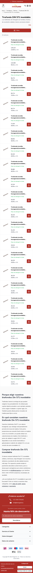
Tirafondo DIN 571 (24, 10)
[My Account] (28, 6)
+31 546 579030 (18, 500)
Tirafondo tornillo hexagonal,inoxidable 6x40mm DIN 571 (18, 345)
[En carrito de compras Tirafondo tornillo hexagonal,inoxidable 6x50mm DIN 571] (29, 337)
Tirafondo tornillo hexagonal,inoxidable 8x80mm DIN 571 (18, 147)
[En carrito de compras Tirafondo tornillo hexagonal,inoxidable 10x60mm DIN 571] (29, 109)
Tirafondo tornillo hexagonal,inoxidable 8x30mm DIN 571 (18, 238)
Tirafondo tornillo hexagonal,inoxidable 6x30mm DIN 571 (18, 375)
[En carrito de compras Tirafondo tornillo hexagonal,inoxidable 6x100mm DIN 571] (29, 261)
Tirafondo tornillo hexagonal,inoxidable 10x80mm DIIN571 (18, 71)
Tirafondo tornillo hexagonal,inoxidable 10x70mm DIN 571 (18, 87)
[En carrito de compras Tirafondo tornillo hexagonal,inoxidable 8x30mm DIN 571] (29, 246)
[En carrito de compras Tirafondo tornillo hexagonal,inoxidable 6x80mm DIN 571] (29, 291)
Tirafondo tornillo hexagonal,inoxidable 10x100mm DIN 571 (18, 56)
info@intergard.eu (15, 470)
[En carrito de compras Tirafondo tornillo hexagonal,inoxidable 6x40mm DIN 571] (29, 352)
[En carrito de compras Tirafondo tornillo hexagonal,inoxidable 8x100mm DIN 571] (29, 124)
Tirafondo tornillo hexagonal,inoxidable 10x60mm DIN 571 (18, 102)
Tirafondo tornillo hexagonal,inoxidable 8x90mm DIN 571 (18, 132)
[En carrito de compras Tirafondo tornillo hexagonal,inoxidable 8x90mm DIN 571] (29, 139)
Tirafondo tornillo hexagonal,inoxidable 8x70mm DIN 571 (18, 163)
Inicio (3, 10)
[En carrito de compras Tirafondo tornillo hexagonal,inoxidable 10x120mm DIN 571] (29, 48)
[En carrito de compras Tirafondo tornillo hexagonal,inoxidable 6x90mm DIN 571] (29, 276)
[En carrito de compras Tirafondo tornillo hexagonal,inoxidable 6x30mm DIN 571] (29, 383)
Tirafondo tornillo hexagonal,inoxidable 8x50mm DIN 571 (18, 193)
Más (29, 25)
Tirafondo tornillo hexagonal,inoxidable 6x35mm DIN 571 (18, 360)
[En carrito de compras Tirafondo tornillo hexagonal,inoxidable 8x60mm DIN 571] (29, 185)
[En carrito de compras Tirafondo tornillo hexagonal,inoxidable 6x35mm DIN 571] (29, 367)
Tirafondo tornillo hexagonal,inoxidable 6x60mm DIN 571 (18, 314)
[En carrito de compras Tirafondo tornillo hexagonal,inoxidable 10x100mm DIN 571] (29, 64)
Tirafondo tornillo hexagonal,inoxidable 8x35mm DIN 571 (18, 223)
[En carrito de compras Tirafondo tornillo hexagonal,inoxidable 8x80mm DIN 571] (29, 155)
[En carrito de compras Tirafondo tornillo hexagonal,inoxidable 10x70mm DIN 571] (29, 94)
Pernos (15, 10)
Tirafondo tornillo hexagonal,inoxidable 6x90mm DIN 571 (18, 269)
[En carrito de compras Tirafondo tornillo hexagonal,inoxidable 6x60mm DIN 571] (29, 322)
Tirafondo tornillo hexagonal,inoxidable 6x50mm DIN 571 (18, 330)
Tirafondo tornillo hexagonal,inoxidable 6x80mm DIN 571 (18, 284)
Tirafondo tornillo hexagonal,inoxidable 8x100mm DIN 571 (18, 117)
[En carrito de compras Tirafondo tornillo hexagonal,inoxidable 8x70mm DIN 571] (29, 170)
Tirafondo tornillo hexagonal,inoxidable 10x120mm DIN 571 (18, 41)
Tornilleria (9, 10)
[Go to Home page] (16, 5)
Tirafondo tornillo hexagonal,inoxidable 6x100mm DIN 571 (18, 254)
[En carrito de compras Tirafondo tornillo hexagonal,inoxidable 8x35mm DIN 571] (29, 231)
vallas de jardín (16, 484)
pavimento (12, 486)
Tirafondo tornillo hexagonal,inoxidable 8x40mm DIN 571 (18, 208)
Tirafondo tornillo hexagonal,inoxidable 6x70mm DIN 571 (18, 299)
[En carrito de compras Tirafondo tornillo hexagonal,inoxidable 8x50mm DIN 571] (29, 200)
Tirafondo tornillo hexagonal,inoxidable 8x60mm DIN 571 (18, 178)
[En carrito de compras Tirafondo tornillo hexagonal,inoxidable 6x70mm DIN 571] (29, 307)
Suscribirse (16, 520)
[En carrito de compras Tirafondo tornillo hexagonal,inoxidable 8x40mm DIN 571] (29, 215)
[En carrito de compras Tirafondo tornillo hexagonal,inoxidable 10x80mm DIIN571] (29, 79)
